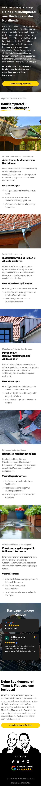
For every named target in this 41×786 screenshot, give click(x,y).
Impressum (15, 782)
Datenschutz (25, 782)
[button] (22, 768)
